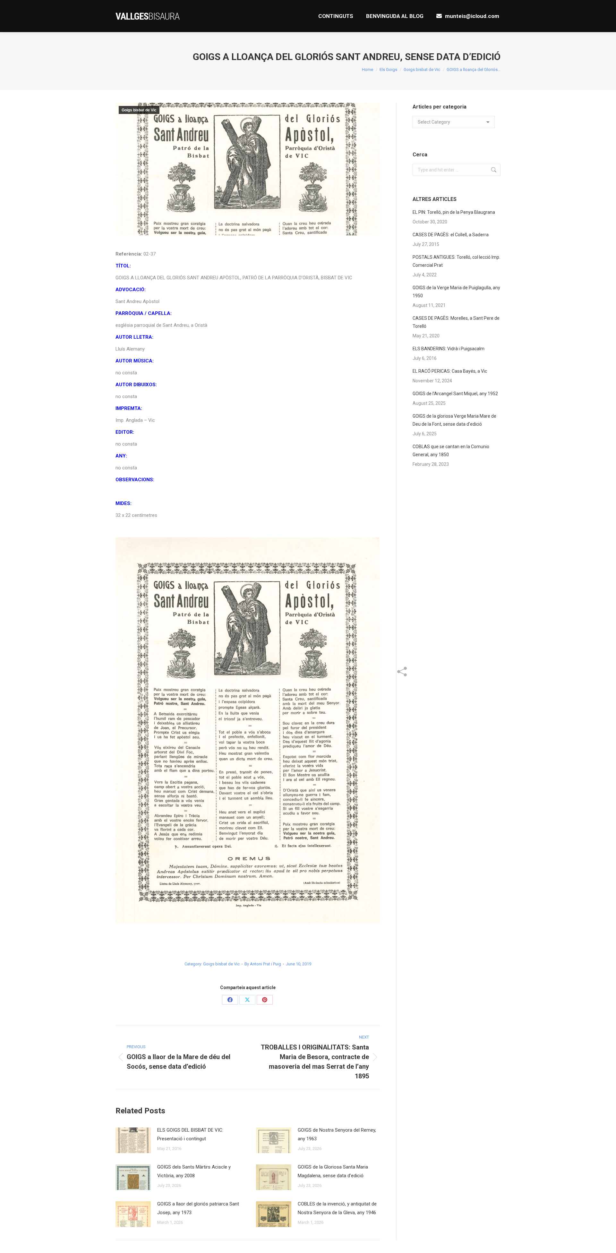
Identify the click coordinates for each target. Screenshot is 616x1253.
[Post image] (133, 1140)
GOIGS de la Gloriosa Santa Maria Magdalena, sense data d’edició (333, 1171)
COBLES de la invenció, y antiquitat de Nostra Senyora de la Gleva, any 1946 (337, 1208)
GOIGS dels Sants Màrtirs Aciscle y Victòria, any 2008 (194, 1171)
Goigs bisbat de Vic (139, 110)
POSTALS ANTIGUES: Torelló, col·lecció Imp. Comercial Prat (456, 261)
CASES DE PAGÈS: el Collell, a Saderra (451, 234)
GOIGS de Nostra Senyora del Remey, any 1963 (337, 1134)
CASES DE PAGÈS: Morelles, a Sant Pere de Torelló (456, 322)
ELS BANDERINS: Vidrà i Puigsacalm (448, 348)
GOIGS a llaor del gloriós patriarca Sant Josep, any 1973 (198, 1208)
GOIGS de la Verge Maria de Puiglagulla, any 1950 (456, 291)
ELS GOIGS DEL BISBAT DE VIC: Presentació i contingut (190, 1134)
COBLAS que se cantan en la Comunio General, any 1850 (451, 450)
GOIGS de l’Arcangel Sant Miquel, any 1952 (455, 393)
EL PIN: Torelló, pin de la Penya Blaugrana (454, 212)
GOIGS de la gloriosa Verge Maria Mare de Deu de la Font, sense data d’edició (454, 420)
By (262, 964)
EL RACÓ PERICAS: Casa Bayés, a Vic (450, 371)
